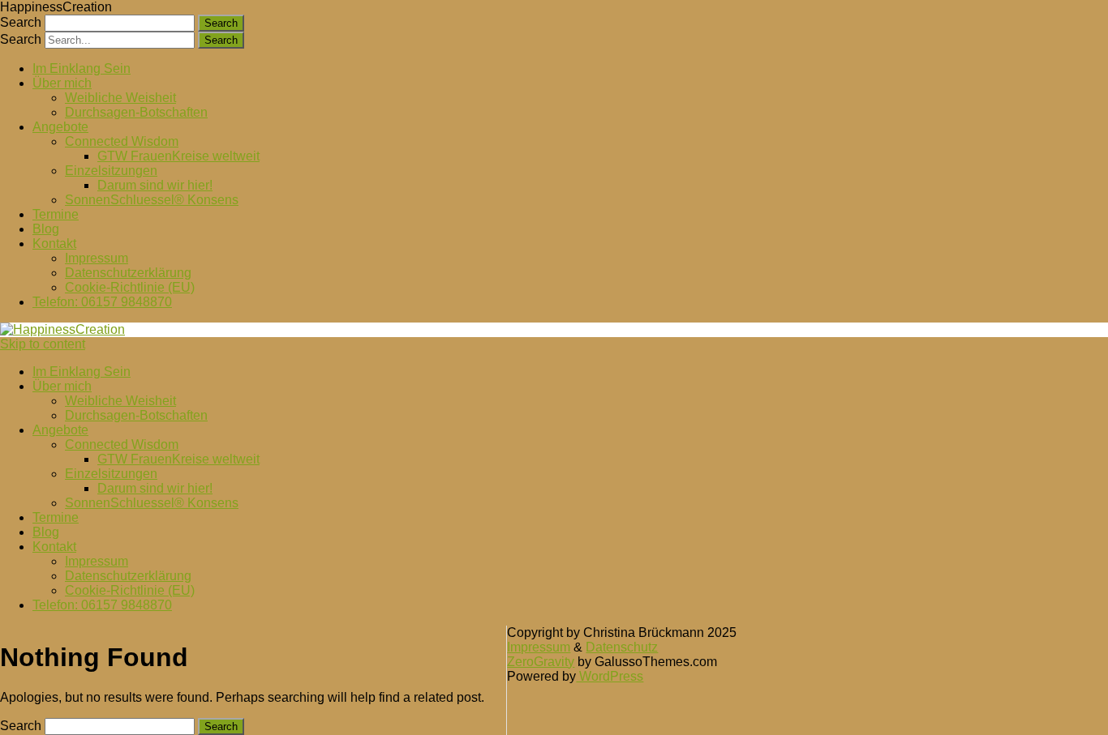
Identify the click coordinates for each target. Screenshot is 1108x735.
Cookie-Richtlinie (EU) (130, 287)
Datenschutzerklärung (128, 273)
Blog (45, 229)
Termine (55, 214)
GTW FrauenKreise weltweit (178, 156)
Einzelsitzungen (111, 170)
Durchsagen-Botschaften (136, 112)
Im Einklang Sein (81, 68)
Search (20, 22)
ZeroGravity (540, 662)
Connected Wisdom (121, 141)
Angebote (60, 127)
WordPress (609, 676)
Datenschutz (622, 647)
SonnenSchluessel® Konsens (151, 200)
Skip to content (42, 344)
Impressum (96, 258)
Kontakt (54, 243)
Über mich (62, 83)
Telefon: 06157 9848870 (102, 302)
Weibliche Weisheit (120, 98)
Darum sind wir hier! (155, 185)
